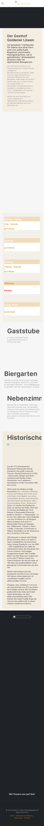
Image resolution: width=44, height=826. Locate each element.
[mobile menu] (41, 3)
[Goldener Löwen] (23, 3)
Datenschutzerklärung (24, 816)
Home (12, 816)
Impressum (18, 818)
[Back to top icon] (22, 805)
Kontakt (27, 818)
